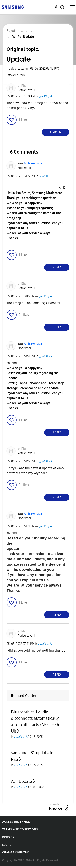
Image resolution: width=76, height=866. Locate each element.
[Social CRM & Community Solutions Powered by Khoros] (58, 807)
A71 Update (21, 781)
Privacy (8, 837)
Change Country (15, 852)
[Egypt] (13, 7)
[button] (62, 87)
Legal (6, 845)
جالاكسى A (45, 96)
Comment (56, 132)
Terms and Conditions (20, 829)
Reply (57, 267)
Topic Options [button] (61, 41)
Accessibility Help (16, 821)
